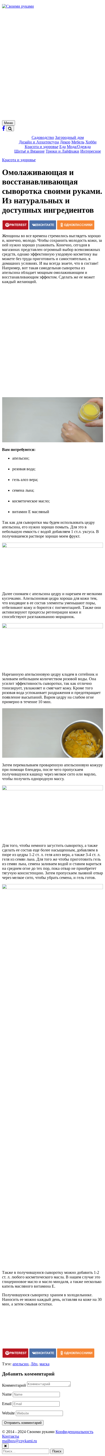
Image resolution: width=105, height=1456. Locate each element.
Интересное (90, 151)
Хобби (91, 142)
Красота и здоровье (41, 146)
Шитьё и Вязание (29, 151)
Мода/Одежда (79, 146)
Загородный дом (69, 137)
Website (8, 1413)
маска (44, 1364)
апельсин (20, 1364)
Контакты (10, 1436)
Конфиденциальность (74, 1432)
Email (6, 1403)
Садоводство (43, 137)
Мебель (77, 142)
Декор (65, 142)
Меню (8, 123)
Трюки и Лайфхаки (62, 151)
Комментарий (14, 1385)
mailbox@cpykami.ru (19, 1441)
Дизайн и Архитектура (39, 142)
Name (7, 1394)
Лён (34, 1364)
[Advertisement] (52, 65)
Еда (62, 146)
